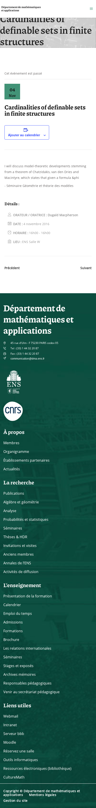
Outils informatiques (20, 759)
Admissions (13, 622)
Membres (11, 442)
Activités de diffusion (20, 571)
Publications (13, 493)
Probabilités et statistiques (25, 519)
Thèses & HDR (15, 536)
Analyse (9, 510)
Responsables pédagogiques (27, 683)
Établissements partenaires (26, 460)
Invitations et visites (20, 545)
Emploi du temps (17, 613)
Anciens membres (18, 554)
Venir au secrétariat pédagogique (31, 691)
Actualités (11, 469)
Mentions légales (42, 795)
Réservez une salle (18, 751)
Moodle (9, 742)
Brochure (11, 639)
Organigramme (16, 451)
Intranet (10, 724)
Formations (13, 630)
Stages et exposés (18, 665)
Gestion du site (15, 800)
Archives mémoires (19, 674)
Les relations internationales (27, 648)
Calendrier (12, 604)
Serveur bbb (13, 733)
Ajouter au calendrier (24, 135)
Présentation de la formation (27, 596)
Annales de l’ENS (17, 563)
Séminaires (12, 528)
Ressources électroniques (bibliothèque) (37, 768)
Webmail (10, 716)
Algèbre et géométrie (21, 502)
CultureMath (14, 777)
